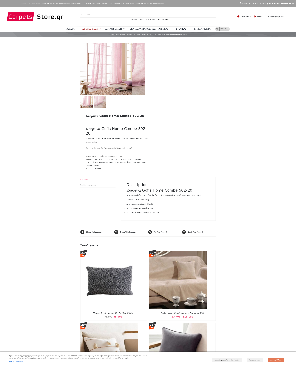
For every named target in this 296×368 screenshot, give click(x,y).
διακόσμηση (137, 162)
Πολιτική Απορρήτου (16, 361)
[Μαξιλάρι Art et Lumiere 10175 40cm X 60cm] (109, 252)
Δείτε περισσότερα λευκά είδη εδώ (139, 204)
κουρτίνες (96, 165)
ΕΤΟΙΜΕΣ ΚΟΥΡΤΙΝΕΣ (111, 159)
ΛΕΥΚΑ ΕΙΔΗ (126, 159)
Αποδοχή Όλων (276, 360)
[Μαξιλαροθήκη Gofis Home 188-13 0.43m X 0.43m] (109, 325)
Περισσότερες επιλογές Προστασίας (226, 360)
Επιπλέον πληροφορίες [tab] (88, 185)
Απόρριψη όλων (255, 360)
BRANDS (98, 159)
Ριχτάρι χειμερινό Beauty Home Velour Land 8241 (182, 313)
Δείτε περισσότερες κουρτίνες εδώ (139, 208)
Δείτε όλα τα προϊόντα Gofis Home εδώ (142, 212)
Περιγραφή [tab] (84, 179)
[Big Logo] (35, 8)
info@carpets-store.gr (283, 3)
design (95, 162)
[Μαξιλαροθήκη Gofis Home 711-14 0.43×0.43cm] (178, 325)
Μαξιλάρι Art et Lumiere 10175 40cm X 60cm (113, 313)
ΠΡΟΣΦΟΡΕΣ (136, 159)
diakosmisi (103, 162)
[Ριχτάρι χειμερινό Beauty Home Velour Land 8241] (178, 252)
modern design (126, 162)
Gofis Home (114, 162)
